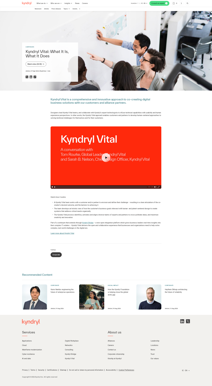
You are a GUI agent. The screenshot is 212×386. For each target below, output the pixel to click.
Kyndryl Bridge (87, 223)
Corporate (30, 47)
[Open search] (187, 3)
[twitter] (188, 321)
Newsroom (38, 9)
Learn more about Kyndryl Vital (62, 233)
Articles (46, 9)
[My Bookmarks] (181, 3)
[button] (106, 157)
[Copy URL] (35, 77)
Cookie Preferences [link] (126, 370)
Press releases (56, 9)
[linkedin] (182, 321)
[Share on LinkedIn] (31, 77)
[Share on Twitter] (27, 77)
